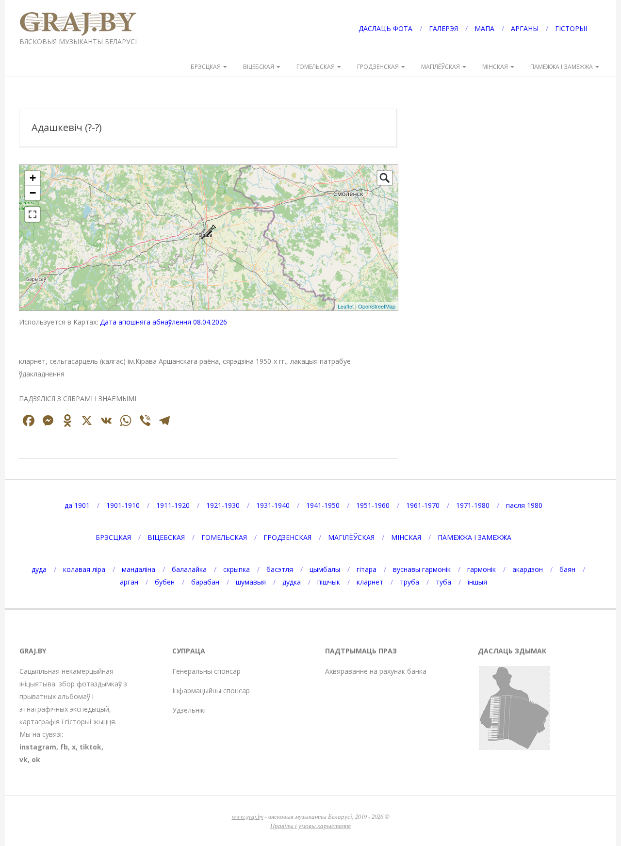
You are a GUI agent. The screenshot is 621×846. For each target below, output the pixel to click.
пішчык (328, 581)
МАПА (484, 28)
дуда (39, 569)
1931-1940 (273, 505)
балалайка (189, 569)
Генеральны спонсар (206, 671)
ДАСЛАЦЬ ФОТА (385, 28)
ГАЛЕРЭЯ (443, 28)
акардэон (527, 569)
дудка (291, 581)
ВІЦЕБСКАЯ (258, 67)
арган (129, 581)
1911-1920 (173, 505)
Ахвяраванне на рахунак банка (375, 671)
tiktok (90, 746)
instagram (37, 746)
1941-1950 (323, 505)
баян (567, 569)
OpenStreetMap (376, 306)
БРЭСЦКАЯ (206, 67)
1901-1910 (123, 505)
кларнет (370, 581)
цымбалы (325, 569)
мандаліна (138, 569)
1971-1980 (473, 505)
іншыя (477, 581)
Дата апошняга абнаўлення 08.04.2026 (163, 321)
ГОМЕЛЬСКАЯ (315, 67)
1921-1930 (223, 505)
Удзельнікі (189, 710)
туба (443, 581)
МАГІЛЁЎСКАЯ (440, 67)
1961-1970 (423, 505)
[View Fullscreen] (32, 214)
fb (64, 746)
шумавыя (251, 581)
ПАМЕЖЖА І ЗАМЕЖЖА (561, 67)
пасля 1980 (524, 505)
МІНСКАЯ (495, 67)
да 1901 (77, 505)
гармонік (481, 569)
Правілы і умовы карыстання (310, 825)
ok (36, 759)
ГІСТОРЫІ (571, 28)
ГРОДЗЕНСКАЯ (378, 67)
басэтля (279, 569)
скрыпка (236, 569)
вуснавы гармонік (422, 569)
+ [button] (33, 178)
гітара (366, 569)
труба (409, 581)
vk (23, 759)
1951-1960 (373, 505)
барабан (205, 581)
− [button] (33, 193)
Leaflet (346, 306)
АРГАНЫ (525, 28)
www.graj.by (247, 816)
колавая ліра (84, 569)
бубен (165, 581)
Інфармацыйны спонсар (211, 690)
